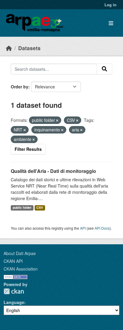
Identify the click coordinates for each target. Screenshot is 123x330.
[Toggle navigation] (111, 23)
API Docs (102, 228)
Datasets (29, 48)
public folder (22, 207)
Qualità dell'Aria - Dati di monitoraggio (53, 171)
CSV (39, 207)
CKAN (14, 291)
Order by (19, 87)
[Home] (9, 48)
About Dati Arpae (20, 253)
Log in (110, 4)
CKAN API (13, 261)
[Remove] (57, 120)
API (83, 228)
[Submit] (104, 69)
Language (14, 302)
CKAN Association (21, 269)
